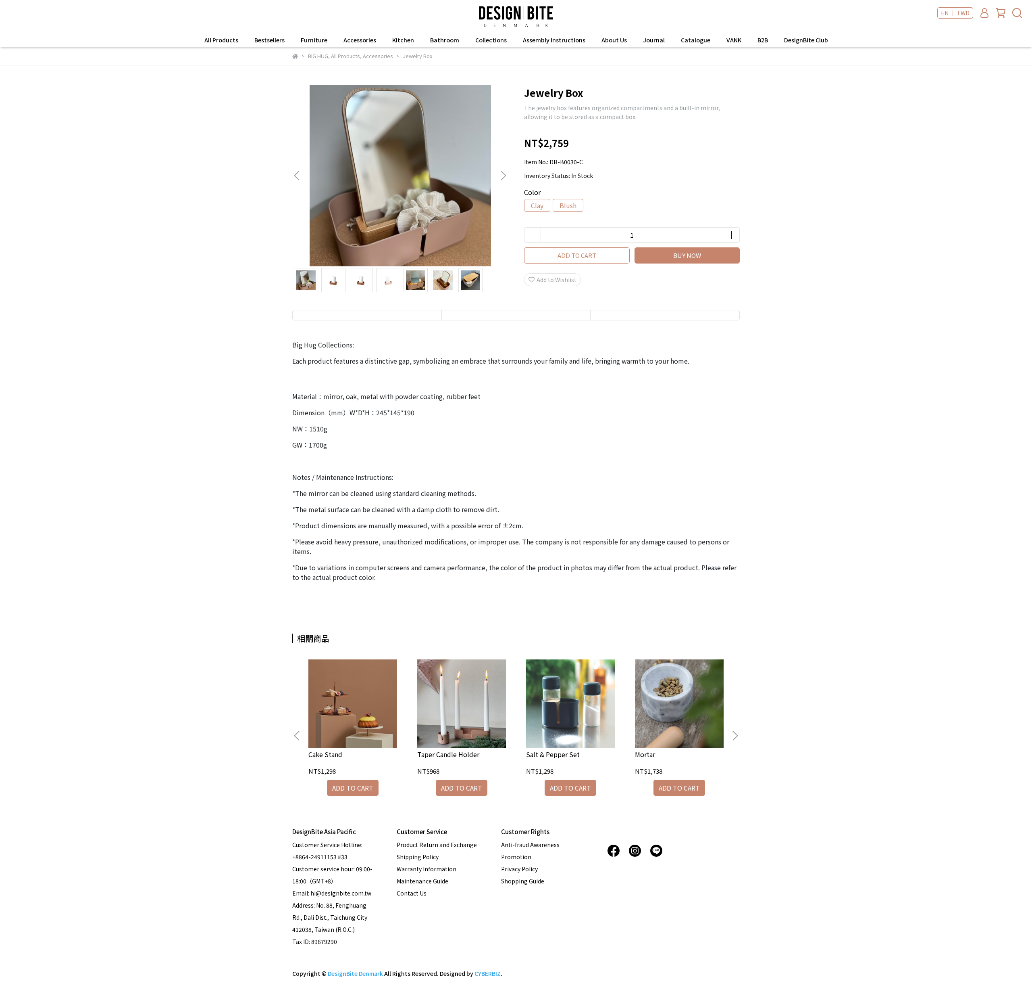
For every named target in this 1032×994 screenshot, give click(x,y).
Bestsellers (269, 40)
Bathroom (444, 40)
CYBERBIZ (487, 973)
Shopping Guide (522, 881)
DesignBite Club (806, 40)
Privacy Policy (519, 869)
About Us (614, 40)
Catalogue (695, 40)
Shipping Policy (418, 857)
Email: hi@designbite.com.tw (331, 893)
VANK (733, 40)
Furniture (314, 40)
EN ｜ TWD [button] (955, 13)
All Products (221, 40)
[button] (503, 175)
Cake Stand (325, 754)
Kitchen (403, 40)
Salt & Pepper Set (553, 754)
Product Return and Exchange (437, 845)
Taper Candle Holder (448, 754)
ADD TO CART (577, 255)
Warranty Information (426, 869)
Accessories (359, 40)
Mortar (645, 754)
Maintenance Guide (422, 881)
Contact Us (412, 893)
